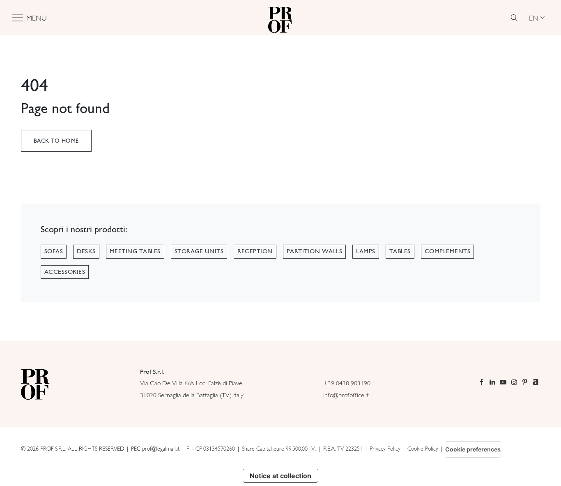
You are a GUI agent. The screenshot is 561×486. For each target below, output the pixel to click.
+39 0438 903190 (346, 383)
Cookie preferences (473, 449)
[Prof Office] (280, 18)
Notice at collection (280, 476)
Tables (400, 251)
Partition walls (315, 251)
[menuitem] (537, 18)
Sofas (53, 251)
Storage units (199, 251)
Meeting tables (135, 251)
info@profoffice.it (346, 395)
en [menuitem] (533, 17)
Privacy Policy (385, 448)
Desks (86, 251)
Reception (255, 251)
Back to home (56, 140)
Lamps (365, 251)
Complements (448, 251)
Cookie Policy (422, 448)
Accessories (64, 271)
